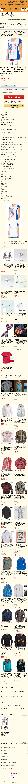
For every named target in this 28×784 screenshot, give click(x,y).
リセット (25, 714)
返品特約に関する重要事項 (7, 92)
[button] (2, 9)
